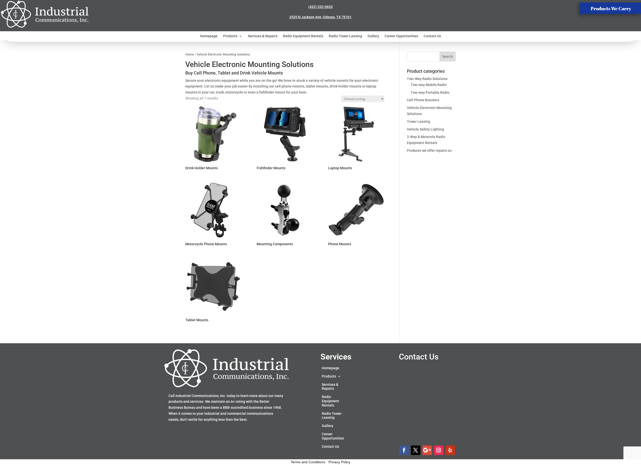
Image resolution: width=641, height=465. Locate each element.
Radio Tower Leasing (345, 36)
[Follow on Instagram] (438, 450)
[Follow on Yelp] (450, 450)
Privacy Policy (339, 462)
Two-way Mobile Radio (429, 85)
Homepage (209, 36)
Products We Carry (611, 8)
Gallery (373, 36)
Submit (461, 427)
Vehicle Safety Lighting (425, 129)
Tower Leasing (418, 122)
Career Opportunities (401, 36)
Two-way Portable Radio (430, 92)
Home (189, 54)
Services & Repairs (262, 36)
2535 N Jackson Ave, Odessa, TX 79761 (320, 17)
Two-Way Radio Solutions (427, 79)
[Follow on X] (415, 450)
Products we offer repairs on (429, 150)
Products (230, 36)
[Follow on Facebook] (404, 450)
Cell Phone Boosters (423, 100)
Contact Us (432, 36)
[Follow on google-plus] (427, 450)
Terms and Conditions (308, 462)
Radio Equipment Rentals (303, 36)
